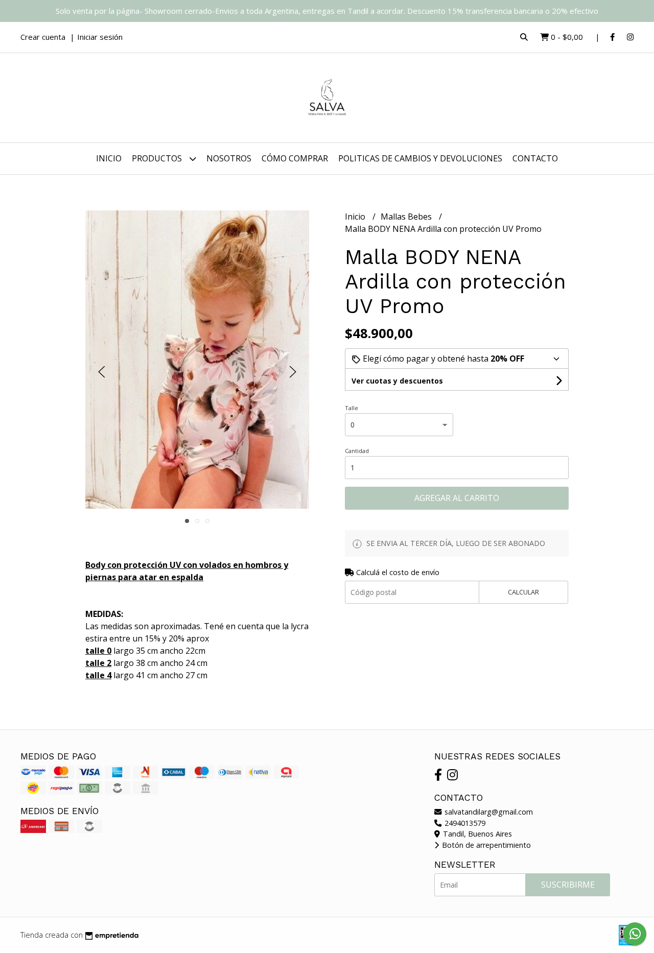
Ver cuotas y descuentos (397, 381)
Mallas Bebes (407, 216)
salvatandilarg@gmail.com (487, 812)
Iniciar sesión (100, 37)
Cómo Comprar (295, 158)
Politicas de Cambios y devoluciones (420, 158)
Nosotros (228, 158)
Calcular (523, 592)
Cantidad (357, 451)
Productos (158, 158)
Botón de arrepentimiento (485, 845)
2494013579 (463, 823)
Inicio (109, 158)
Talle (351, 408)
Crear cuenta (42, 37)
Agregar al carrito (456, 498)
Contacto (535, 158)
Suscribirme (568, 884)
